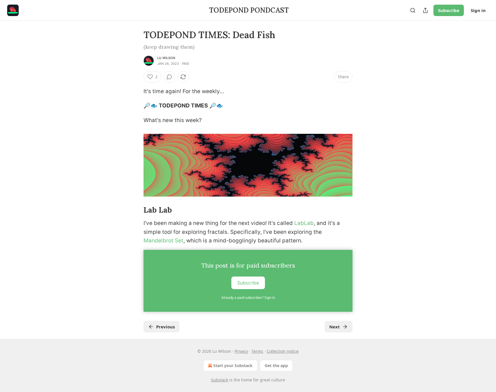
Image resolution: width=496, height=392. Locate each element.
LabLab (304, 223)
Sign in (478, 10)
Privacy (241, 351)
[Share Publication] (425, 10)
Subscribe (448, 10)
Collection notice (283, 351)
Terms (257, 351)
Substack (219, 380)
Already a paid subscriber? (248, 297)
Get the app (276, 365)
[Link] (135, 210)
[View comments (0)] (169, 77)
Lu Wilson (166, 58)
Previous (165, 327)
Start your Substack (233, 365)
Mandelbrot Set (163, 240)
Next (334, 327)
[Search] (412, 10)
